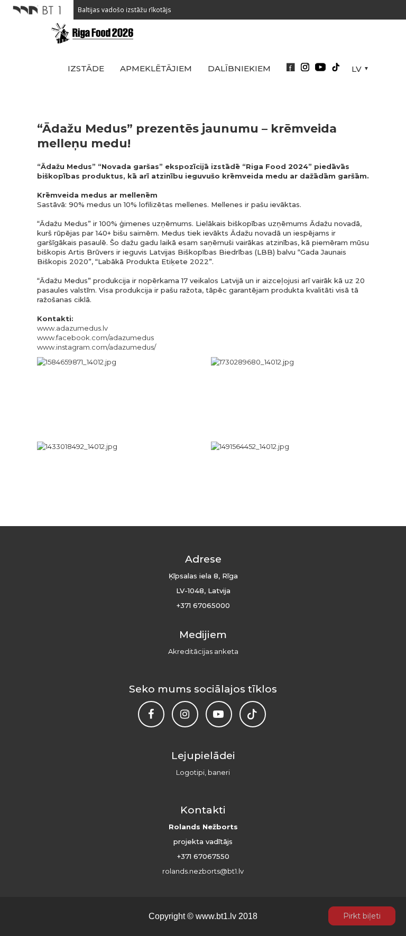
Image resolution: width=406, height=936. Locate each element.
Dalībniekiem (239, 68)
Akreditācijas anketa (203, 651)
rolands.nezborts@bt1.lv (203, 871)
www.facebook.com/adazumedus (95, 337)
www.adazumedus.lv (72, 328)
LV (357, 69)
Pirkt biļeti (362, 916)
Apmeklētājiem (156, 68)
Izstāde (86, 68)
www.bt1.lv (216, 916)
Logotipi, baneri (203, 772)
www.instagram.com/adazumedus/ (96, 347)
